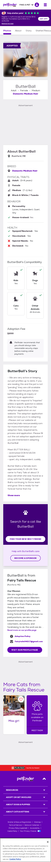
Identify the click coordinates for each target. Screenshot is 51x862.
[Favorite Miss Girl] (21, 699)
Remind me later (8, 24)
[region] (25, 850)
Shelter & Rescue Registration (19, 822)
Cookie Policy (12, 831)
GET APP (43, 19)
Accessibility (35, 828)
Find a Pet (24, 5)
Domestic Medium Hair (25, 93)
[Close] (48, 842)
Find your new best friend (25, 539)
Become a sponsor (25, 558)
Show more (14, 495)
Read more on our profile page (21, 630)
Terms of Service (15, 825)
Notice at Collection (31, 825)
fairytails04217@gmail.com (29, 641)
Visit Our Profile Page (24, 650)
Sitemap (37, 822)
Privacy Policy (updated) (18, 828)
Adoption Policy (22, 636)
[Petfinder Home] (10, 5)
